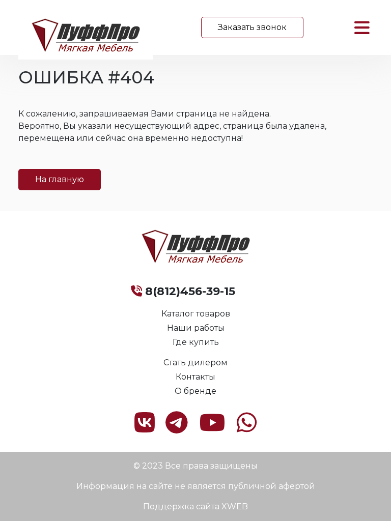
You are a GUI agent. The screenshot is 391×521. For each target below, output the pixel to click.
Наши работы (196, 328)
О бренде (195, 391)
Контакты (195, 377)
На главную (59, 179)
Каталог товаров (195, 314)
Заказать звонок (252, 27)
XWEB (234, 506)
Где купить (196, 342)
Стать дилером (195, 362)
